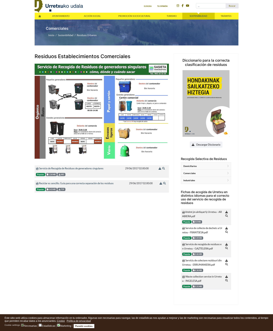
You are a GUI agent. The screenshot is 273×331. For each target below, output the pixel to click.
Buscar (232, 6)
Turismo (172, 16)
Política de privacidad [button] (79, 321)
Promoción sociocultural (134, 16)
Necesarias (30, 326)
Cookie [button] (61, 321)
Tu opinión (162, 6)
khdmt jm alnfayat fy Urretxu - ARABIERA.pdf (202, 214)
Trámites (226, 16)
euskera (148, 6)
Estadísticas (48, 326)
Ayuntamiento (61, 16)
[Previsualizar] (163, 168)
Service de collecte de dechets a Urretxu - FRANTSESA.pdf (202, 230)
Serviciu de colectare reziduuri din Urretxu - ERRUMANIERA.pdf (202, 262)
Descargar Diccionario (208, 144)
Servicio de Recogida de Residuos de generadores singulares (71, 168)
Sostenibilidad (198, 16)
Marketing (65, 326)
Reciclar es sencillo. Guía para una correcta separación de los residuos (76, 183)
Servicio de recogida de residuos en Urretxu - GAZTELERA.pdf (201, 246)
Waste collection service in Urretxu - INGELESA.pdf (202, 278)
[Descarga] (160, 168)
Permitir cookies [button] (84, 326)
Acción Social (92, 16)
